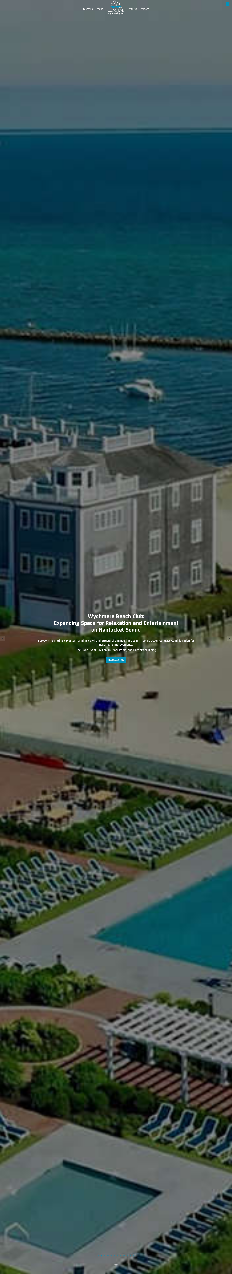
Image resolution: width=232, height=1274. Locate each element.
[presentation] (2, 638)
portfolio (88, 9)
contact (145, 9)
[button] (98, 1255)
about (100, 9)
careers (133, 9)
